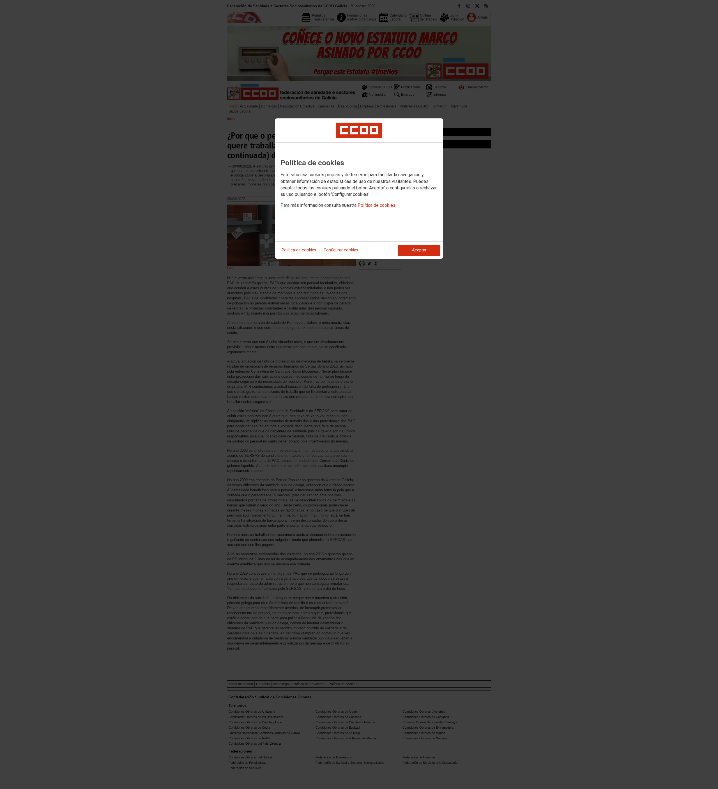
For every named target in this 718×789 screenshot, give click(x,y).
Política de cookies (376, 205)
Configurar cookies (341, 250)
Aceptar (419, 250)
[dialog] (359, 188)
